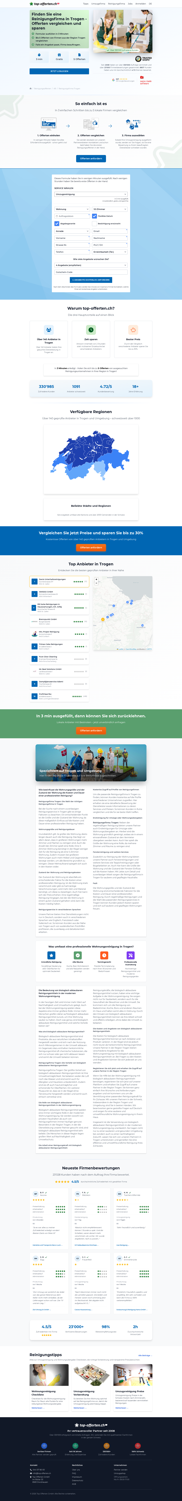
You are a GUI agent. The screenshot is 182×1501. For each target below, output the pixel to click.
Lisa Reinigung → (123, 1245)
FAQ (74, 1473)
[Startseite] (31, 88)
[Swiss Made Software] (145, 80)
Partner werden (120, 1470)
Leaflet (120, 649)
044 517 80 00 (39, 1470)
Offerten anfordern (91, 158)
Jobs (130, 4)
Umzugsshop (119, 1473)
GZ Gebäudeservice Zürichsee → (87, 1245)
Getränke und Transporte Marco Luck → (48, 1245)
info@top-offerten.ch (42, 1473)
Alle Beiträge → (145, 1355)
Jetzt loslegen (59, 71)
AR (55, 89)
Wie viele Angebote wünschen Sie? (91, 259)
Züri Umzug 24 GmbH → (42, 1310)
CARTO (149, 649)
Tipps (85, 4)
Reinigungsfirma (116, 4)
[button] (103, 619)
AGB (74, 1484)
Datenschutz (77, 1480)
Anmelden (140, 4)
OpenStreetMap (131, 649)
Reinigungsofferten (42, 89)
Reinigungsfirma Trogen (69, 89)
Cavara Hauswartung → (83, 1310)
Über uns (76, 1470)
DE (150, 4)
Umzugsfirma (98, 4)
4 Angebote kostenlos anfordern (91, 280)
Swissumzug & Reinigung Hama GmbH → (132, 1310)
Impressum (77, 1477)
